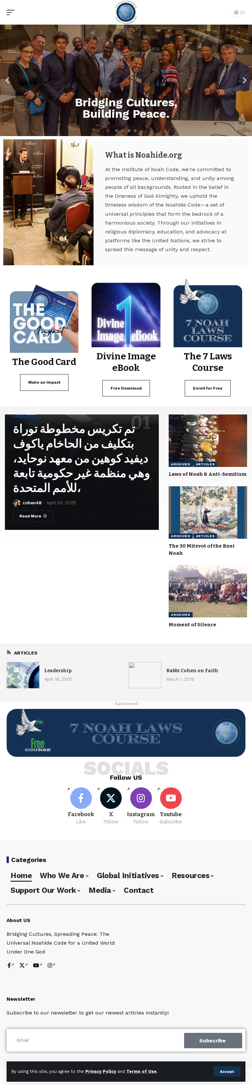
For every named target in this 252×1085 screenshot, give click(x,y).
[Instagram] (141, 806)
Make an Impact (44, 382)
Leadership (58, 670)
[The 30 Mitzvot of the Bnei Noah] (208, 512)
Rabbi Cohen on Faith (192, 670)
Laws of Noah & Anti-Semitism (207, 474)
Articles (205, 464)
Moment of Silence (192, 625)
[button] (7, 80)
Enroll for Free (207, 388)
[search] (222, 12)
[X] (111, 806)
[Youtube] (171, 806)
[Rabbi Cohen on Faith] (145, 675)
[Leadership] (23, 675)
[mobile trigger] (12, 12)
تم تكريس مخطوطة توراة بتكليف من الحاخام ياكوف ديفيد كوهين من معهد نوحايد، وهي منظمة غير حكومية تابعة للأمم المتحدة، (81, 458)
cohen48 (32, 502)
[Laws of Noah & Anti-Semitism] (208, 440)
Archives (180, 464)
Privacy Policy (100, 1071)
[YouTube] (37, 966)
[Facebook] (81, 806)
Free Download (126, 388)
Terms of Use (141, 1071)
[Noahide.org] (126, 12)
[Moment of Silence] (208, 591)
